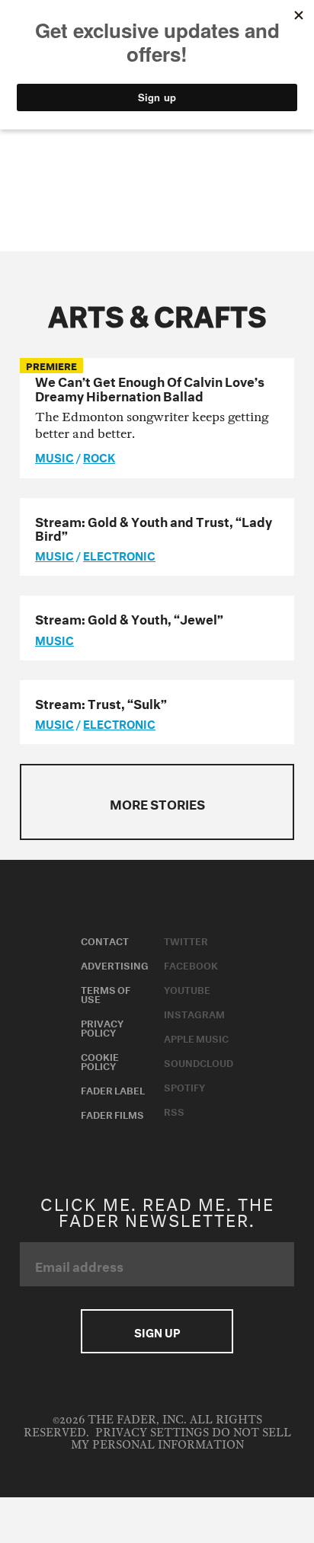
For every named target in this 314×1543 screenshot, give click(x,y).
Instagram (194, 1013)
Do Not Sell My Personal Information (181, 1439)
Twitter (186, 939)
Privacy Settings (152, 1432)
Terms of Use (105, 993)
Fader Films (112, 1113)
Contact (105, 939)
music (54, 456)
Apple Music (196, 1037)
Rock (99, 456)
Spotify (184, 1086)
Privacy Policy (102, 1026)
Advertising (115, 964)
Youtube (187, 988)
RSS (174, 1110)
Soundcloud (198, 1061)
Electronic (119, 554)
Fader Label (113, 1089)
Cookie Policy (100, 1060)
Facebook (191, 964)
